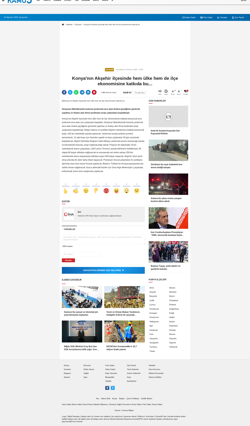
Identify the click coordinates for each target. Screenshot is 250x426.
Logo (64, 416)
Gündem (67, 369)
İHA (79, 212)
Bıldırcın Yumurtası (146, 416)
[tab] (69, 229)
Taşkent (172, 343)
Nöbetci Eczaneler (156, 373)
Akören (172, 288)
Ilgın (151, 326)
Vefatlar (108, 381)
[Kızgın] (106, 186)
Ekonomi (78, 25)
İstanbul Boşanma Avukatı (128, 419)
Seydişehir (153, 343)
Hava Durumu (154, 369)
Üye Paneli (239, 17)
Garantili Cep (160, 416)
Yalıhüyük (173, 347)
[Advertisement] (125, 46)
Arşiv (129, 377)
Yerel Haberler (133, 369)
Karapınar (153, 330)
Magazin (67, 373)
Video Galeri (190, 17)
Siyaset (67, 377)
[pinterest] (94, 92)
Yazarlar (223, 17)
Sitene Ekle (105, 399)
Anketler (152, 365)
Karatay (172, 330)
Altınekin (172, 292)
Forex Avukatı (77, 421)
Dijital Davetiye (74, 416)
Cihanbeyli (173, 300)
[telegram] (82, 92)
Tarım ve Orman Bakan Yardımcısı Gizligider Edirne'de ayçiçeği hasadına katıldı (123, 314)
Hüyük (172, 321)
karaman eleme (130, 416)
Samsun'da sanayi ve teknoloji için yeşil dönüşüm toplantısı (81, 313)
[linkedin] (88, 92)
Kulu (151, 334)
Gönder (68, 260)
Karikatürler (131, 381)
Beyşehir (153, 296)
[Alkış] (76, 186)
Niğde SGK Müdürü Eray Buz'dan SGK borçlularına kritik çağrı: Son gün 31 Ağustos (80, 348)
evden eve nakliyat (102, 416)
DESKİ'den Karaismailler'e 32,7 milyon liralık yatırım (121, 347)
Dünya (66, 365)
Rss (97, 399)
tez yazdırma (116, 416)
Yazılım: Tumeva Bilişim (124, 410)
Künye (114, 399)
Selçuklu (172, 338)
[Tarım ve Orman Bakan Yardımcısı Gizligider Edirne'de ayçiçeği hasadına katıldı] (124, 297)
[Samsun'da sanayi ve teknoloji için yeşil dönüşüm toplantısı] (82, 297)
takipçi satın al (87, 416)
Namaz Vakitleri (155, 377)
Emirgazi (153, 313)
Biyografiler (109, 377)
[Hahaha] (116, 186)
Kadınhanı (173, 326)
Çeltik (151, 300)
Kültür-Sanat (89, 369)
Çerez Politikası (133, 399)
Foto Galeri (208, 17)
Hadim (172, 317)
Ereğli (171, 313)
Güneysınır (154, 317)
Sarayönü (153, 338)
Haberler (69, 25)
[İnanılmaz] (126, 186)
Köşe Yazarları (111, 373)
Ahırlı (151, 288)
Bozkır (172, 296)
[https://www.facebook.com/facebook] (107, 388)
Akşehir (152, 292)
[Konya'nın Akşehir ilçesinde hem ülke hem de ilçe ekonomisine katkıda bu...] (94, 101)
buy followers (111, 419)
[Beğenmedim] (96, 186)
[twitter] (70, 92)
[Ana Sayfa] (63, 25)
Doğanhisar (174, 309)
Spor (86, 377)
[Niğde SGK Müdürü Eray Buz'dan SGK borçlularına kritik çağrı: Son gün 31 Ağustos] (82, 331)
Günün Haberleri (134, 373)
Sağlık (86, 373)
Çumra (152, 304)
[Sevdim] (86, 186)
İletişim (122, 399)
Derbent (172, 304)
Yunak (152, 351)
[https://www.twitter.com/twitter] (113, 388)
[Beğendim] (65, 186)
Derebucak (154, 309)
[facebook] (64, 92)
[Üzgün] (136, 186)
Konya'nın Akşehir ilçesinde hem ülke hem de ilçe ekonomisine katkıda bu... (112, 25)
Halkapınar (154, 321)
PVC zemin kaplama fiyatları (150, 419)
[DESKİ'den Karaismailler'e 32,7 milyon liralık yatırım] (124, 331)
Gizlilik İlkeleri (146, 399)
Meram (172, 334)
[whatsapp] (76, 92)
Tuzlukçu (153, 347)
